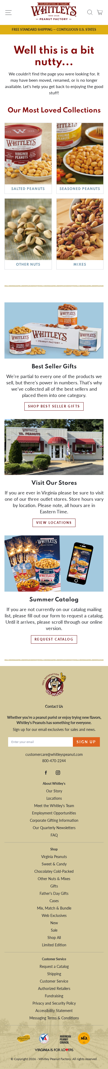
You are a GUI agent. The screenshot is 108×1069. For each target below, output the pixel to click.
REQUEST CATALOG (54, 639)
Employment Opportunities (54, 813)
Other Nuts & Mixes (54, 878)
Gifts (54, 886)
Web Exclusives (54, 915)
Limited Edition (54, 945)
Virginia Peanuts (54, 856)
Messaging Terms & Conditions (54, 1018)
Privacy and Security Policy (54, 1003)
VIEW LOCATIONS (54, 523)
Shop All (54, 937)
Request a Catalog (54, 966)
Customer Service (54, 981)
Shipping (54, 974)
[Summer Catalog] (54, 563)
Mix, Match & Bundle (54, 908)
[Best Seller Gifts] (54, 330)
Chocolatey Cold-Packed (54, 871)
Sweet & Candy (54, 864)
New (54, 923)
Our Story (54, 791)
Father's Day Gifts (54, 893)
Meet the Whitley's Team (54, 805)
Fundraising (54, 996)
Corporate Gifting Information (54, 820)
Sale (54, 930)
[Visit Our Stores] (54, 447)
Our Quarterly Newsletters (54, 827)
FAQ (54, 835)
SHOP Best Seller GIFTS (54, 406)
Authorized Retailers (54, 988)
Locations (54, 798)
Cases (54, 900)
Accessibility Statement (54, 1010)
